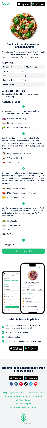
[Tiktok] (26, 384)
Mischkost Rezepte (23, 400)
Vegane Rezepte (15, 393)
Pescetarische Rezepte (13, 396)
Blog (5, 393)
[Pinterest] (21, 384)
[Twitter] (31, 384)
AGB (35, 407)
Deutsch (19, 404)
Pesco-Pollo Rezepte (33, 396)
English (28, 404)
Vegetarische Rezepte (33, 393)
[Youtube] (35, 384)
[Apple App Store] (24, 4)
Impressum (14, 407)
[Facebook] (11, 384)
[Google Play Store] (38, 4)
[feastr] (6, 4)
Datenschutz (26, 407)
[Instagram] (16, 384)
